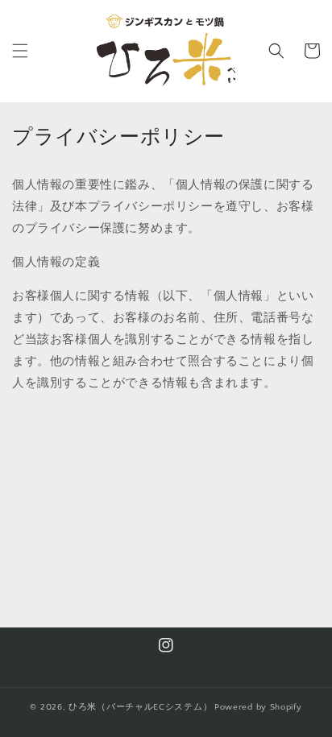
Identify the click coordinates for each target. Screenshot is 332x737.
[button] (20, 50)
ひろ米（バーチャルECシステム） (140, 707)
